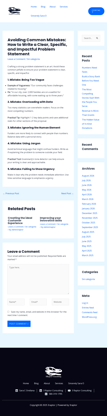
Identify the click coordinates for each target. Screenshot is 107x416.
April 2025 (87, 250)
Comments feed (89, 312)
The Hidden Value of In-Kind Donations (90, 123)
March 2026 (87, 199)
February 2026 (89, 203)
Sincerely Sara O (39, 15)
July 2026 (86, 180)
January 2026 (88, 208)
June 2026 (87, 185)
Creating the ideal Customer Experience (20, 220)
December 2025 (89, 213)
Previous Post (11, 193)
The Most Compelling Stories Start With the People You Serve (90, 98)
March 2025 (87, 255)
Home (34, 6)
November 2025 (90, 217)
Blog (43, 6)
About (53, 6)
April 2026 (87, 194)
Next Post (67, 193)
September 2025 (90, 227)
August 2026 (88, 175)
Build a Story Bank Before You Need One (91, 80)
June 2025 (87, 241)
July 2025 (86, 236)
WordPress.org (89, 317)
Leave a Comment (16, 59)
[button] (96, 11)
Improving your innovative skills (51, 219)
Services (64, 6)
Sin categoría (33, 59)
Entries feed (88, 307)
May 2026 (86, 189)
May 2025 (86, 246)
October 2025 (88, 222)
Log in (85, 303)
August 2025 (88, 232)
